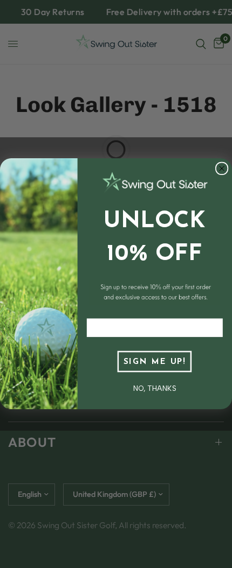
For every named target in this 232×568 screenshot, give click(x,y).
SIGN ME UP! (155, 362)
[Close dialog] (222, 168)
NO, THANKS (154, 388)
